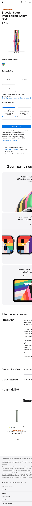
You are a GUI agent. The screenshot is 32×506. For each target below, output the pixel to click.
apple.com (4, 464)
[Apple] (2, 482)
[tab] (14, 52)
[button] (21, 2)
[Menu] (30, 2)
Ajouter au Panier (16, 126)
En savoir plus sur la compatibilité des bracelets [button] (15, 98)
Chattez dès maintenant (12, 149)
